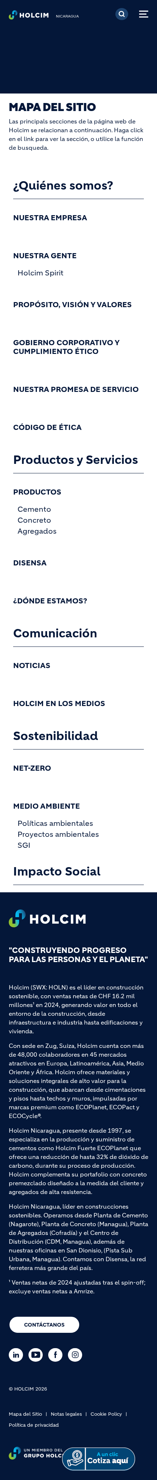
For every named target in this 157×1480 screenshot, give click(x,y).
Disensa (30, 563)
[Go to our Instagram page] (77, 1355)
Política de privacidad (34, 1425)
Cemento (34, 509)
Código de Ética (47, 427)
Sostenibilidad (55, 736)
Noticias (31, 665)
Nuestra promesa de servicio (76, 389)
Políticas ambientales (55, 823)
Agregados (37, 531)
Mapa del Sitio (25, 1414)
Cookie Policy (106, 1414)
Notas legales (66, 1414)
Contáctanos (44, 1324)
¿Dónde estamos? (50, 601)
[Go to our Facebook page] (57, 1355)
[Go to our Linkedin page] (18, 1355)
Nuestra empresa (50, 218)
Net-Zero (32, 768)
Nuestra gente (45, 256)
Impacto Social (56, 871)
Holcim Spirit (41, 273)
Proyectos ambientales (58, 834)
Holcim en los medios (59, 703)
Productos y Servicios (75, 460)
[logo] (29, 16)
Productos (37, 492)
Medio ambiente (46, 806)
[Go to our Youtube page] (37, 1355)
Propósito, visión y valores (72, 305)
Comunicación (55, 633)
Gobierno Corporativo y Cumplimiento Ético (66, 347)
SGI (24, 845)
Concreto (34, 520)
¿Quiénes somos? (63, 185)
